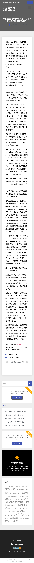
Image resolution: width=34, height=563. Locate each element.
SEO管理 (14, 493)
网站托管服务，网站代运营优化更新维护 (16, 411)
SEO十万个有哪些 (20, 490)
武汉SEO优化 (24, 508)
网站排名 (9, 518)
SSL (16, 496)
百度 (19, 511)
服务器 (17, 508)
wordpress (12, 499)
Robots (22, 486)
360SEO (6, 486)
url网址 (7, 499)
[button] (30, 2)
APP (10, 486)
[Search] (30, 383)
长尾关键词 (15, 521)
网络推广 (16, 518)
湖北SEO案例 (14, 511)
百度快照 (7, 515)
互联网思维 (22, 499)
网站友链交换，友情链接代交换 (14, 415)
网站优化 (20, 514)
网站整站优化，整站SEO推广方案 (14, 425)
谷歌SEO (9, 521)
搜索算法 (11, 508)
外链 (19, 505)
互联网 (16, 355)
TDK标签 (19, 496)
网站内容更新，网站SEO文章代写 (14, 422)
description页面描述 (15, 486)
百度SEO (25, 511)
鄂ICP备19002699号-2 (17, 561)
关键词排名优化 (17, 502)
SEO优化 (10, 489)
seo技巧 (10, 493)
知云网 (19, 344)
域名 (15, 505)
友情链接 (11, 505)
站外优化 (12, 515)
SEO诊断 (18, 493)
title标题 (25, 496)
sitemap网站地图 (11, 496)
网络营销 (22, 518)
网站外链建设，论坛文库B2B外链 (14, 418)
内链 (8, 505)
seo (25, 486)
